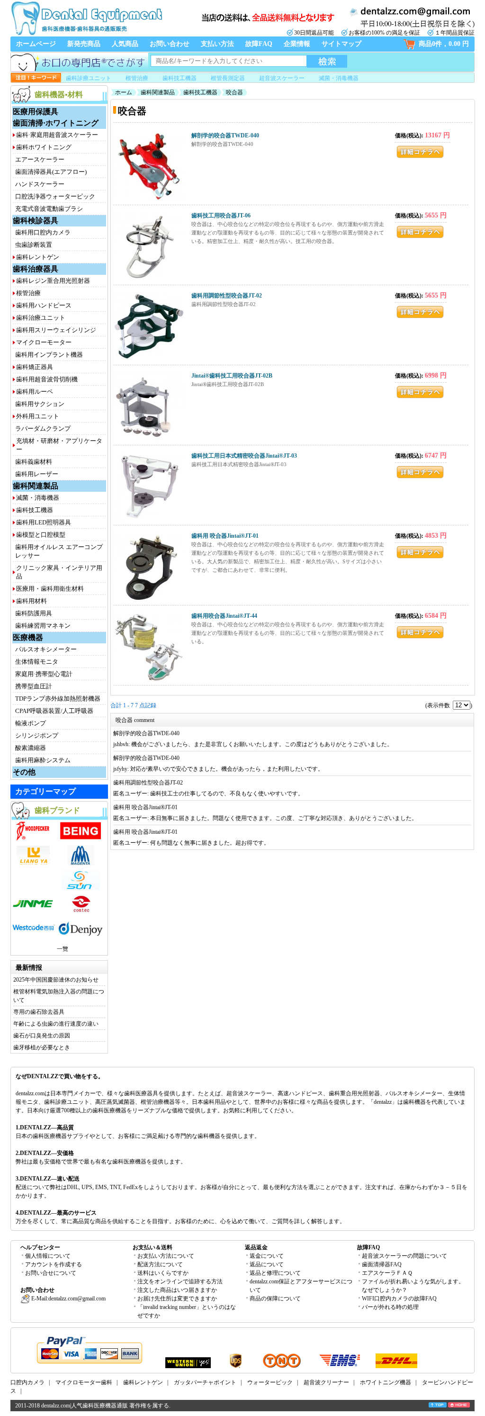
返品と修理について (275, 1273)
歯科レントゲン (37, 257)
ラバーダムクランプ (43, 428)
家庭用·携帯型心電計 (43, 673)
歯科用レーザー (36, 474)
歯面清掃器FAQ (382, 1264)
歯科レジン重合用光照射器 (53, 280)
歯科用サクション (39, 403)
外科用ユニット (37, 416)
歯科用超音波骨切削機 (47, 379)
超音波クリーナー (326, 1382)
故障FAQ (258, 43)
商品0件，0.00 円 (444, 43)
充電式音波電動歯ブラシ (49, 208)
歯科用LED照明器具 (43, 522)
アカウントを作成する (53, 1264)
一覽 (62, 949)
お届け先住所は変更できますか (177, 1298)
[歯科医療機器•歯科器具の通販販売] (86, 34)
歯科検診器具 (35, 220)
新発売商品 (83, 43)
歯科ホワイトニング (44, 147)
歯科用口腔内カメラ (43, 232)
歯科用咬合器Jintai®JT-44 (224, 616)
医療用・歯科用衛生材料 (50, 588)
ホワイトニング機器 (385, 1382)
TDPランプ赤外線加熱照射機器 (57, 698)
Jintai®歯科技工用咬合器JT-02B (231, 375)
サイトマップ (341, 43)
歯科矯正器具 (34, 366)
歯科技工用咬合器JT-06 (221, 215)
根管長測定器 (228, 78)
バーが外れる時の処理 (390, 1307)
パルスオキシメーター (46, 649)
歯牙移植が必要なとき (41, 1047)
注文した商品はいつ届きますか (177, 1290)
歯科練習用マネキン (43, 625)
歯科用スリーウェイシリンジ (56, 330)
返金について (267, 1256)
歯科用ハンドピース (44, 305)
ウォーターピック (270, 1382)
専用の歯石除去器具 (38, 1012)
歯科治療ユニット (40, 317)
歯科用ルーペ (34, 391)
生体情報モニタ (36, 661)
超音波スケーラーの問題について (404, 1256)
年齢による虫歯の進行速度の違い (56, 1023)
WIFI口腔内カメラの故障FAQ (399, 1298)
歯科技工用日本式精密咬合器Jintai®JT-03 (244, 455)
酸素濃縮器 (30, 747)
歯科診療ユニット (88, 78)
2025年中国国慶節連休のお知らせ (56, 979)
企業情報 (297, 43)
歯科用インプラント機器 (49, 354)
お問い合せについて (50, 1273)
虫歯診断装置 (33, 244)
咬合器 (234, 92)
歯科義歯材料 (33, 461)
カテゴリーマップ (45, 791)
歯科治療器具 (35, 269)
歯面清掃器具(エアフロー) (51, 171)
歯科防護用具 (33, 613)
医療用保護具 (35, 112)
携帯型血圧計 (33, 686)
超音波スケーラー (282, 78)
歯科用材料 (31, 600)
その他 (24, 772)
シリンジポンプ (36, 735)
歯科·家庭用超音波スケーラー (57, 134)
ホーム (123, 92)
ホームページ (36, 43)
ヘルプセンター (40, 1247)
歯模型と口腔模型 (40, 534)
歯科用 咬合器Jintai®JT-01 (225, 535)
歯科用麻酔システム (43, 760)
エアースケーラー (39, 159)
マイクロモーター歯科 (83, 1382)
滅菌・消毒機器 (339, 78)
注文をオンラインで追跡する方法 (180, 1281)
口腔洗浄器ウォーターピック (55, 196)
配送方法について (160, 1264)
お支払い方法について (165, 1256)
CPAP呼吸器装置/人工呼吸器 (54, 710)
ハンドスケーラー (39, 184)
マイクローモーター (44, 342)
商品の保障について (275, 1298)
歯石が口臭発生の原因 (41, 1035)
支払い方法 (217, 43)
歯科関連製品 (35, 486)
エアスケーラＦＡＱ (387, 1273)
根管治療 (137, 78)
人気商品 (125, 43)
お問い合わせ (169, 43)
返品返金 (256, 1247)
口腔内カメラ (27, 1382)
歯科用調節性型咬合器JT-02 (226, 295)
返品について (267, 1264)
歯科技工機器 (179, 78)
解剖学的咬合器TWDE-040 (225, 135)
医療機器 (28, 637)
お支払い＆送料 (152, 1247)
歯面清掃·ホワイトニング (56, 123)
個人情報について (48, 1256)
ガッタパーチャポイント (205, 1382)
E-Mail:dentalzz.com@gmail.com (68, 1298)
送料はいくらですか (163, 1273)
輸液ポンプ (30, 723)
